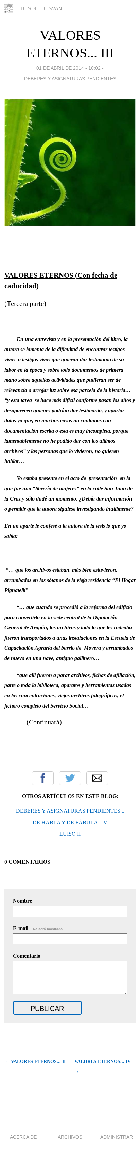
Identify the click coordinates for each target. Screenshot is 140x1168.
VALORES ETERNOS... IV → (102, 1066)
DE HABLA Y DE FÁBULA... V (70, 822)
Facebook (43, 778)
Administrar (116, 1137)
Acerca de (23, 1137)
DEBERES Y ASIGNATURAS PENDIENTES (70, 78)
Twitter (70, 778)
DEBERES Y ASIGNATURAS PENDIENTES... (70, 811)
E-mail (38, 928)
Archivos (70, 1137)
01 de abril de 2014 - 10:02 (68, 68)
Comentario (26, 956)
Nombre (22, 901)
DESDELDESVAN (41, 8)
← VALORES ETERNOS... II (35, 1061)
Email (97, 778)
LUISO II (70, 834)
